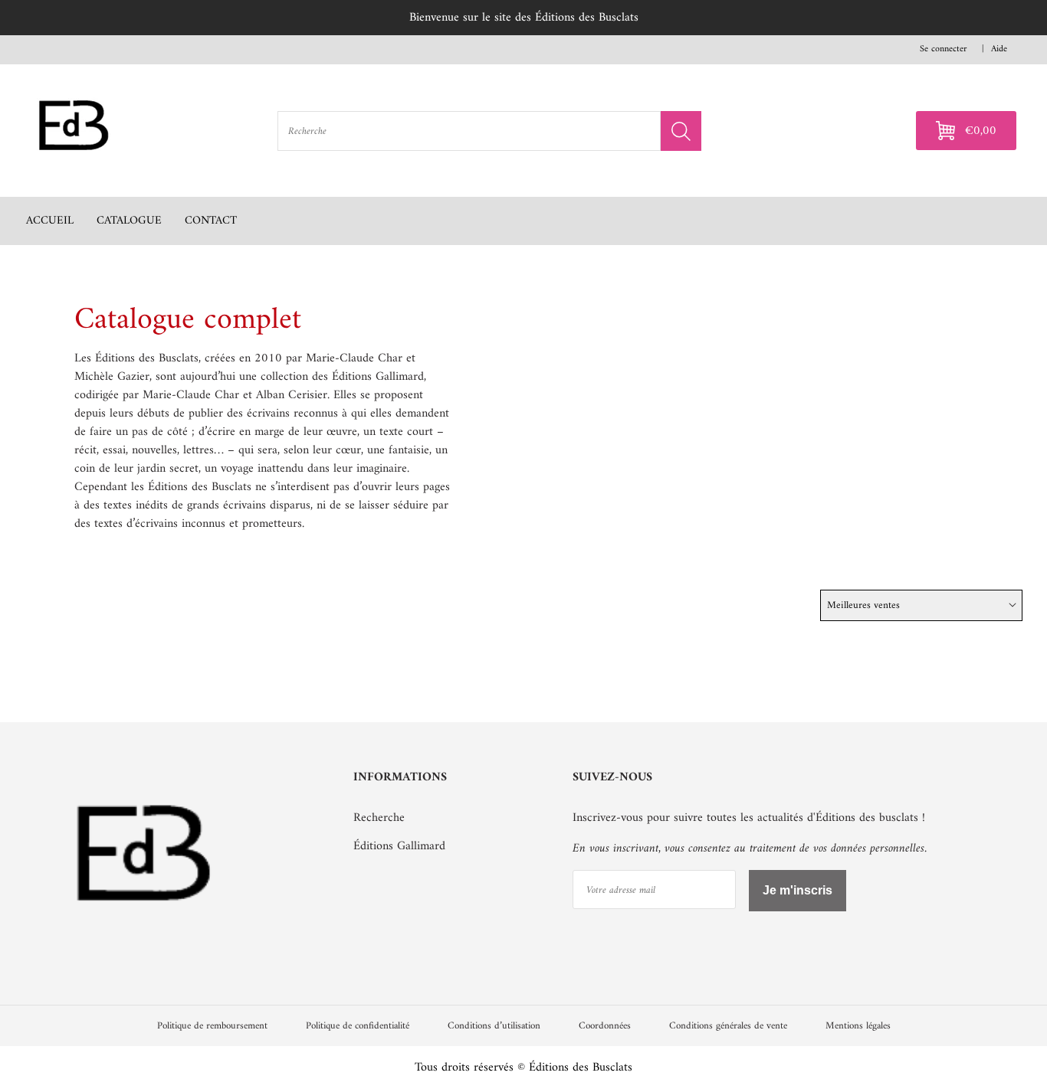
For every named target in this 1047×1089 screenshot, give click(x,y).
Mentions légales (858, 1026)
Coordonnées (605, 1026)
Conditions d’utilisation (494, 1026)
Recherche (379, 818)
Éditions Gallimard (399, 846)
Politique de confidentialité (357, 1026)
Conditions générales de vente (728, 1026)
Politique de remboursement (212, 1026)
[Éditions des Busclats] (145, 934)
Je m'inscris (797, 890)
